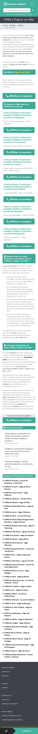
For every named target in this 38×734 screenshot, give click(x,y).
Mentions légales (7, 711)
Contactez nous (6, 695)
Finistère (20, 25)
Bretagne (13, 25)
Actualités (5, 688)
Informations (6, 672)
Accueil (5, 25)
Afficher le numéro (20, 96)
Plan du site (5, 700)
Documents (5, 676)
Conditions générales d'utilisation (12, 720)
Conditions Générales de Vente (11, 716)
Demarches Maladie (8, 667)
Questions (5, 683)
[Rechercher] (32, 10)
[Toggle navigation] (32, 4)
